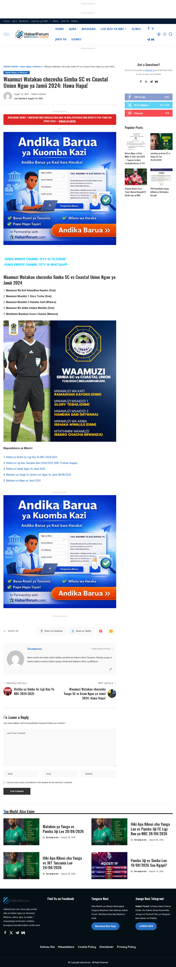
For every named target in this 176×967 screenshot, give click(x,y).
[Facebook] (148, 29)
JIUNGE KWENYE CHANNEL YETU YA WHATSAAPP (35, 265)
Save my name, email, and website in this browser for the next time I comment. (39, 782)
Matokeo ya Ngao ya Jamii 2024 (23, 480)
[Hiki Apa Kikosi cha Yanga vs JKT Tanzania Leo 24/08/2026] (21, 865)
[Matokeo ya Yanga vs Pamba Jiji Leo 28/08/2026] (21, 831)
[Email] (111, 631)
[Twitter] (152, 29)
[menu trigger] (8, 34)
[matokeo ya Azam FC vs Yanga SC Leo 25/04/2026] (161, 141)
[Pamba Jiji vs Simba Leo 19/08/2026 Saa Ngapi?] (109, 865)
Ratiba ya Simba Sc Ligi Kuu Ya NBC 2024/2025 (31, 457)
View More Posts (100, 648)
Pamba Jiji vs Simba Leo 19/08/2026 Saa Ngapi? (149, 863)
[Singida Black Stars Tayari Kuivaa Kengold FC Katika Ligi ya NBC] (136, 176)
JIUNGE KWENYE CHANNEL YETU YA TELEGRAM (34, 259)
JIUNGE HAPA (146, 926)
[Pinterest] (100, 631)
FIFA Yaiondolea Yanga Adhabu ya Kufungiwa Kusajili (159, 192)
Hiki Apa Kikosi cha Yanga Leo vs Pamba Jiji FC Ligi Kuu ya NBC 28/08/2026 (150, 828)
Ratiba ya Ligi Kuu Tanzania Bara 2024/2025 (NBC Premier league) (42, 463)
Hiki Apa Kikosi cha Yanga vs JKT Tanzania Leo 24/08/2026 (62, 862)
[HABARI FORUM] (32, 34)
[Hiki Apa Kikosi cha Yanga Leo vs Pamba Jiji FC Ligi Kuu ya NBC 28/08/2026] (109, 831)
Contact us (150, 70)
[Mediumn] (152, 40)
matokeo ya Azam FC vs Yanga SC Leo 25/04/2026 (160, 156)
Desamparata (35, 649)
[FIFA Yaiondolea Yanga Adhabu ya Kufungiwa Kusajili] (161, 176)
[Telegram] (148, 40)
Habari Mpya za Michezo (17, 72)
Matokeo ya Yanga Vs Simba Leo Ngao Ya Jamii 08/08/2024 (38, 474)
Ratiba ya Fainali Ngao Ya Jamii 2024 (25, 468)
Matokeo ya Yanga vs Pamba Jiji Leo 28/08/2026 (63, 829)
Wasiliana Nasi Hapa (105, 926)
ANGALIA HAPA (67, 121)
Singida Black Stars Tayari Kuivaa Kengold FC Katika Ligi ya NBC (135, 192)
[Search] (170, 34)
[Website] (111, 669)
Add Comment (39, 94)
